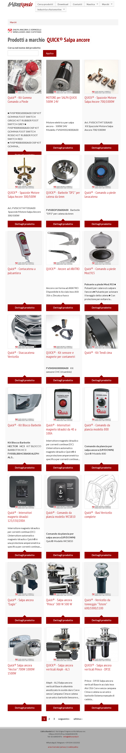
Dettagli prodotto (63, 147)
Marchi (104, 4)
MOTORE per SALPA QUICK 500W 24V (61, 99)
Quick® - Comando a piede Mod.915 (100, 271)
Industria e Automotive (48, 9)
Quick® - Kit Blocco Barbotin (24, 425)
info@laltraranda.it (71, 736)
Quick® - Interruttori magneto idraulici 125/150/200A (20, 516)
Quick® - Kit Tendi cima (98, 352)
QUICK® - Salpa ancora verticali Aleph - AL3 (59, 667)
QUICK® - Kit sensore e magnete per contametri (60, 354)
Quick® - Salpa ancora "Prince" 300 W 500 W (59, 602)
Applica (49, 53)
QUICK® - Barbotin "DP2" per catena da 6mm (63, 194)
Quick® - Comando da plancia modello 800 (97, 427)
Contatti (77, 4)
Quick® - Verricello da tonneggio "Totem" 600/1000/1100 (97, 604)
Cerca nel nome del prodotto (24, 47)
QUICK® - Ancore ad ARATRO (63, 269)
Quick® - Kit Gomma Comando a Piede (20, 99)
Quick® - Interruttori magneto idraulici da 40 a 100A (61, 429)
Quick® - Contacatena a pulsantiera (21, 271)
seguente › (64, 718)
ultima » (78, 718)
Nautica (89, 4)
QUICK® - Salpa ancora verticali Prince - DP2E (98, 667)
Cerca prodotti (45, 4)
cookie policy (73, 747)
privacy (63, 747)
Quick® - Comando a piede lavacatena (100, 194)
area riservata (53, 747)
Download (63, 4)
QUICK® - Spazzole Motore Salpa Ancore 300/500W (23, 194)
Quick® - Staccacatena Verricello (21, 354)
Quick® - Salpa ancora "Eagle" (20, 602)
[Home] (21, 5)
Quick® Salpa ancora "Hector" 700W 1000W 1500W (21, 669)
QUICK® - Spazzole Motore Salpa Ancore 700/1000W (100, 99)
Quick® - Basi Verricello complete (98, 514)
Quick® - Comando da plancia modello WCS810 (60, 514)
